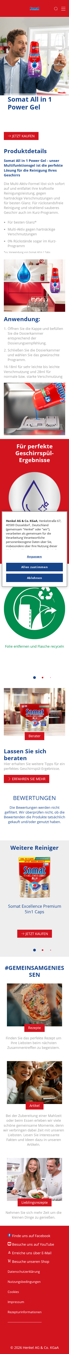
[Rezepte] (34, 1019)
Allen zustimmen (34, 567)
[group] (34, 631)
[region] (34, 549)
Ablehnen (34, 578)
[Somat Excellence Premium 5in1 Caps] (34, 899)
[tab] (34, 677)
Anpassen (34, 556)
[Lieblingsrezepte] (34, 1191)
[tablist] (34, 677)
